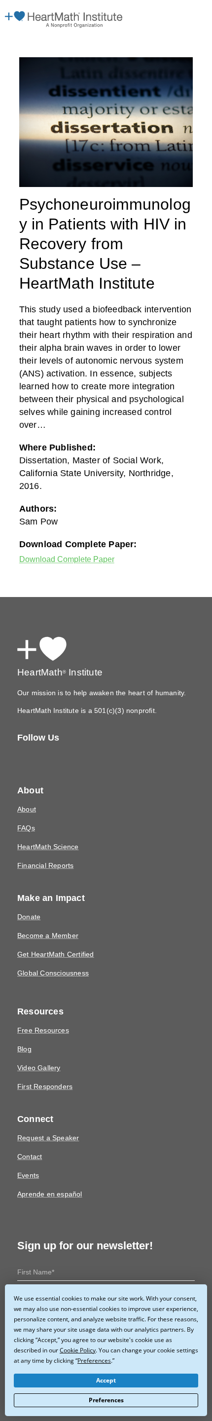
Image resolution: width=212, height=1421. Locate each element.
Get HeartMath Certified (54, 936)
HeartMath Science (46, 828)
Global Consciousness (52, 954)
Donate (28, 898)
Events (27, 1157)
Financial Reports (44, 847)
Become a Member (46, 917)
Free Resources (41, 1012)
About (26, 790)
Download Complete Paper (70, 540)
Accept (106, 1380)
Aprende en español (48, 1175)
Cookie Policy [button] (48, 1349)
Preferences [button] (60, 1360)
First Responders (43, 1068)
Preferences (106, 1400)
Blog (24, 1030)
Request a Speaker (46, 1119)
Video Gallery (37, 1049)
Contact (29, 1138)
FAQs (25, 809)
